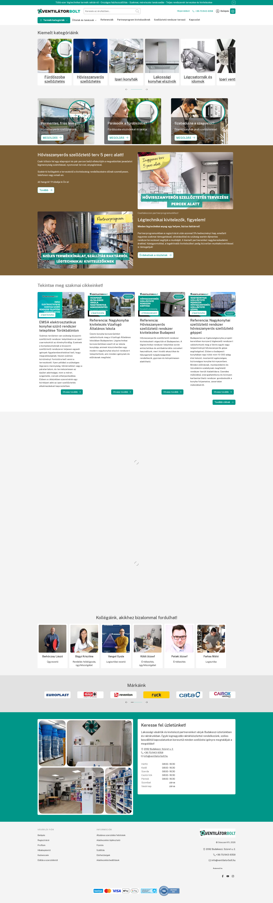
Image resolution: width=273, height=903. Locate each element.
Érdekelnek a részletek (153, 255)
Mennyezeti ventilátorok (218, 79)
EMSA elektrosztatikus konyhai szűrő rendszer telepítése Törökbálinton (59, 326)
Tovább (43, 190)
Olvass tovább (70, 392)
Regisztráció (43, 840)
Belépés (41, 835)
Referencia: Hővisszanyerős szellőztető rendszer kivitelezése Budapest (157, 326)
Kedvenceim (43, 855)
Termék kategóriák (54, 20)
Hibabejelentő (44, 850)
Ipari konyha (48, 315)
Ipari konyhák (39, 79)
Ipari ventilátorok (146, 79)
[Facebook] (222, 876)
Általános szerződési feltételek (111, 835)
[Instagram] (232, 876)
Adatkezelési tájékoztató (108, 840)
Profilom (41, 845)
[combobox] (112, 11)
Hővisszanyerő (150, 313)
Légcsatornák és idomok (111, 79)
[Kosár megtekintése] (232, 11)
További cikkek (222, 402)
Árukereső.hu (217, 868)
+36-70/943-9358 (204, 11)
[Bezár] (233, 2)
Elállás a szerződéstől (48, 860)
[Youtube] (227, 876)
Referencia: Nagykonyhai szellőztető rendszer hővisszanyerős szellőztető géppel (211, 326)
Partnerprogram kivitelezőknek (133, 19)
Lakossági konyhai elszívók (75, 79)
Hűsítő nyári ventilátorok (182, 79)
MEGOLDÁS (50, 137)
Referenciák (107, 19)
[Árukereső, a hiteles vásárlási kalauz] (169, 890)
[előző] (126, 89)
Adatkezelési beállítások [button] (108, 860)
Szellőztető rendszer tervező (169, 19)
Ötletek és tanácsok (83, 20)
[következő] (146, 89)
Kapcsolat (194, 19)
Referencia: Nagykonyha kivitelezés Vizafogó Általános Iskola (109, 324)
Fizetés (100, 845)
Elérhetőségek (103, 855)
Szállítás (101, 850)
